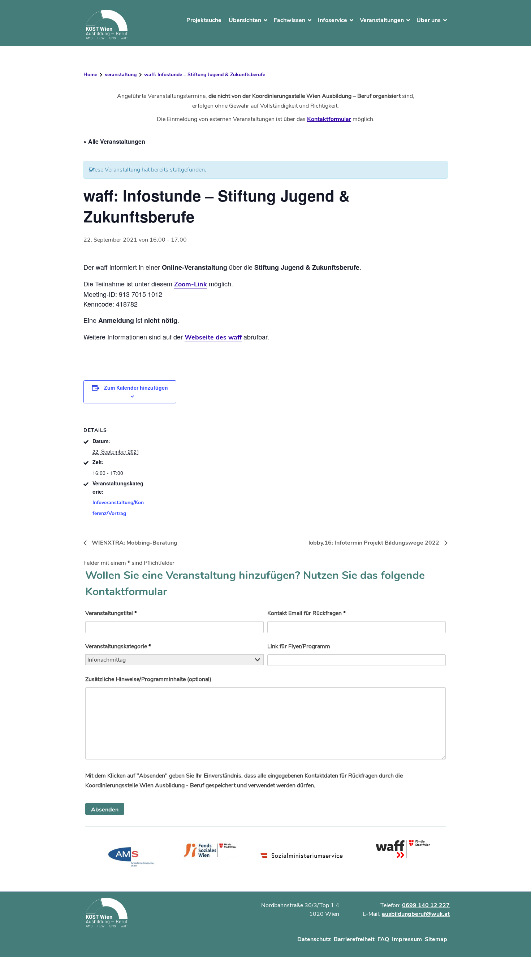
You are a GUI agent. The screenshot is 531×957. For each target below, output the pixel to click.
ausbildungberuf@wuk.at (416, 914)
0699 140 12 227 (426, 905)
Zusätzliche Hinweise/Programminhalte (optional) (148, 679)
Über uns (428, 20)
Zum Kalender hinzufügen (136, 387)
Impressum (407, 939)
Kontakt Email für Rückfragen (306, 613)
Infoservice (332, 20)
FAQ (383, 939)
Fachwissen (289, 20)
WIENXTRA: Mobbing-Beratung (133, 543)
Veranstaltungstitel (111, 613)
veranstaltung (121, 74)
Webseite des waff (213, 337)
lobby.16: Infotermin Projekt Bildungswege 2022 (374, 543)
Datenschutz (314, 939)
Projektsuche (203, 20)
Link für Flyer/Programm (298, 646)
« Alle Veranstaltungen (114, 141)
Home (90, 74)
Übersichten (245, 20)
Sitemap (436, 939)
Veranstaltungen (382, 20)
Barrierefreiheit (354, 939)
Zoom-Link (190, 284)
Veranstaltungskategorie (118, 646)
